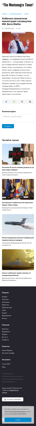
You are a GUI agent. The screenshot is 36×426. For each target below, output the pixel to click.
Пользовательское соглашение (12, 376)
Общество (5, 305)
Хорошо (18, 420)
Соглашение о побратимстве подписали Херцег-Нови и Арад (17, 204)
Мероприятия (6, 315)
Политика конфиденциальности (12, 379)
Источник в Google (8, 353)
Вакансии (5, 329)
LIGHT (8, 364)
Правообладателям (8, 382)
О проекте (5, 340)
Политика (5, 299)
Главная (4, 296)
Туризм (4, 313)
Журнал (4, 334)
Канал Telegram (7, 350)
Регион (4, 318)
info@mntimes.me (8, 373)
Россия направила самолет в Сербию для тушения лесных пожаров (18, 239)
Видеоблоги (6, 331)
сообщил (5, 59)
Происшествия (7, 307)
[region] (18, 415)
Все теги (5, 337)
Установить (14, 399)
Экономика (6, 302)
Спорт (4, 310)
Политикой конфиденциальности (15, 411)
